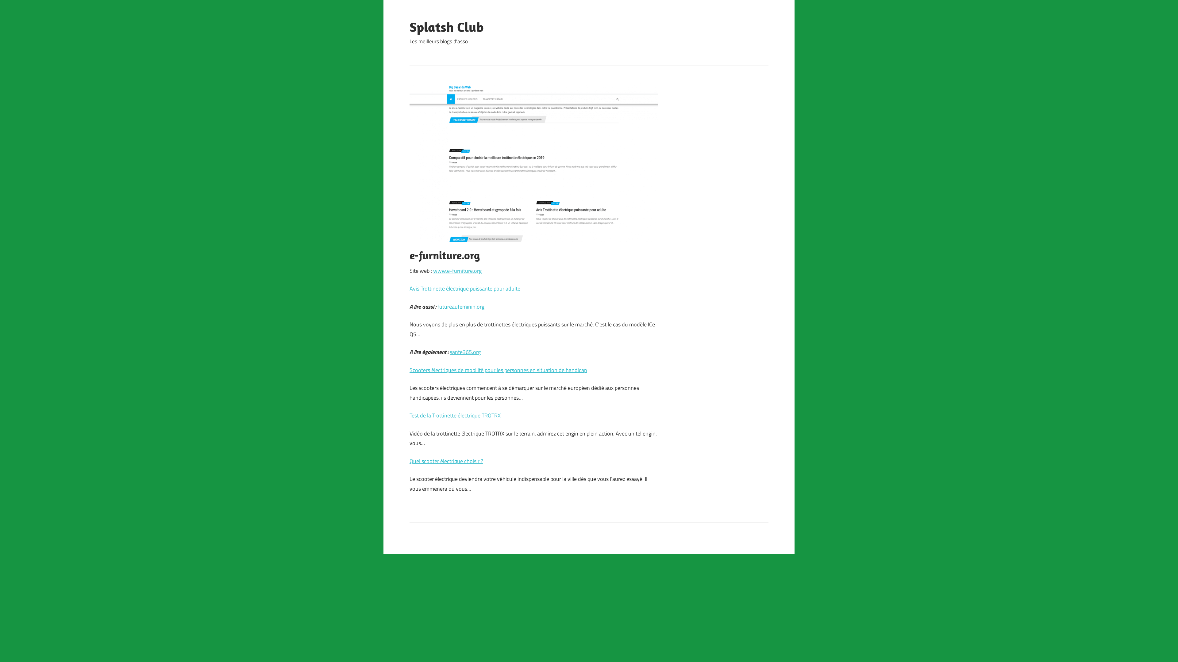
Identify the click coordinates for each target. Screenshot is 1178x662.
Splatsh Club (447, 27)
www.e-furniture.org (457, 271)
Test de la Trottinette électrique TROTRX (455, 415)
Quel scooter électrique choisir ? (446, 461)
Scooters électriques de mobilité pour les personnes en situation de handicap (498, 370)
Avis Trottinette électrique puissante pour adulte (465, 288)
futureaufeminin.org (460, 306)
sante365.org (465, 352)
